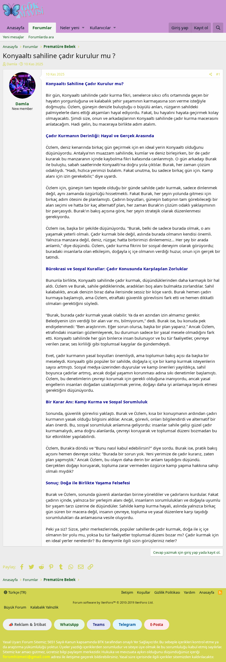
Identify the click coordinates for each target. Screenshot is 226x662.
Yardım (189, 592)
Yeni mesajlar (13, 36)
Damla (12, 63)
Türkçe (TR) (16, 592)
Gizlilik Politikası (167, 592)
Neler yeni (69, 27)
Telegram (127, 624)
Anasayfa (15, 27)
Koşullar (143, 592)
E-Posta (156, 624)
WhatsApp (69, 624)
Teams (98, 624)
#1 (218, 74)
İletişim (127, 592)
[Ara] (218, 28)
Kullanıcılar (100, 27)
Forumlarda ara (41, 36)
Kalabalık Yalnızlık (44, 607)
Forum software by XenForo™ (113, 602)
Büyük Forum (15, 607)
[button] (83, 28)
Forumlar (42, 27)
